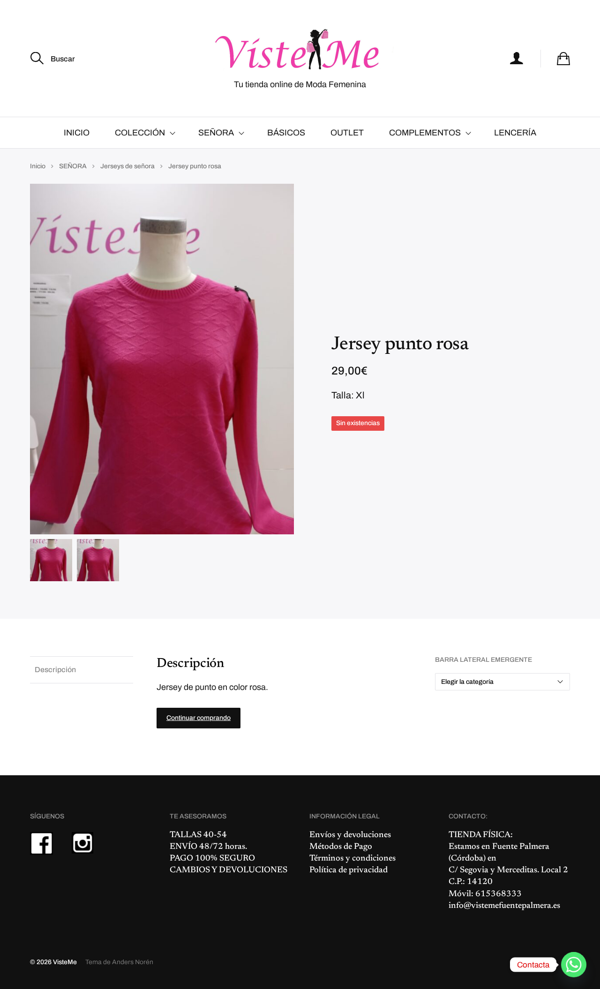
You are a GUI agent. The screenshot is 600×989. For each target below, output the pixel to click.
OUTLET (347, 132)
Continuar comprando (198, 717)
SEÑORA (216, 132)
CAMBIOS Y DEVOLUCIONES (228, 870)
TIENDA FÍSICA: (481, 835)
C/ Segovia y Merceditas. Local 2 (508, 870)
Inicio (37, 166)
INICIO (77, 132)
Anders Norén (132, 962)
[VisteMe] (300, 50)
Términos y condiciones (352, 858)
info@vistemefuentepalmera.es (504, 906)
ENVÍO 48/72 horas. (208, 847)
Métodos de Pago (340, 847)
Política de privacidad (348, 870)
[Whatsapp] (573, 964)
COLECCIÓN (140, 132)
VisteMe (65, 962)
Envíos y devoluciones (350, 835)
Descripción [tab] (55, 670)
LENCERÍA (515, 132)
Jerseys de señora (127, 166)
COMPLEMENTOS (425, 132)
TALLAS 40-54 (198, 835)
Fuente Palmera (520, 847)
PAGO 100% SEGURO (212, 858)
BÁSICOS (286, 132)
